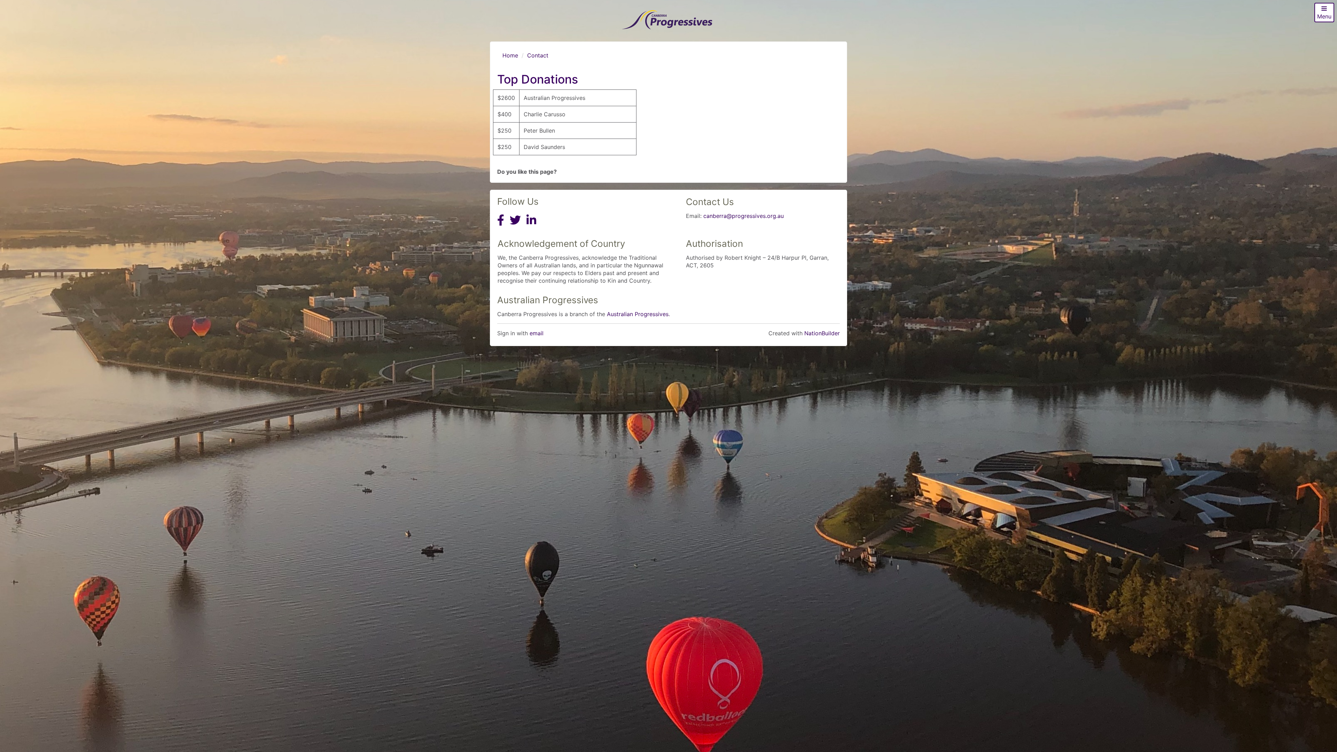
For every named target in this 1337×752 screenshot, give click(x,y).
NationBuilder (822, 333)
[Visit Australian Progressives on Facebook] (500, 226)
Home (510, 55)
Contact (537, 55)
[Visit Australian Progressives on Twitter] (515, 226)
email (537, 333)
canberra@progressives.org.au (743, 215)
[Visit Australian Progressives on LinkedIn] (531, 226)
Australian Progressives (637, 314)
